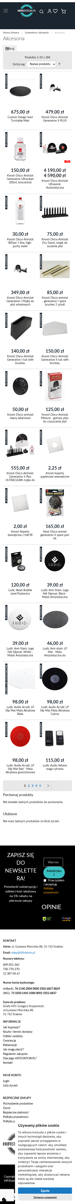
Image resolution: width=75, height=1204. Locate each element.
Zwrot (6, 1108)
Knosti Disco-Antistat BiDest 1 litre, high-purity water (20, 243)
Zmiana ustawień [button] (45, 1197)
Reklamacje (10, 1045)
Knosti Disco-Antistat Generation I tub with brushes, (20, 360)
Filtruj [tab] (9, 49)
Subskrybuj (54, 872)
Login (6, 1081)
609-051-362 (11, 964)
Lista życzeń (10, 1085)
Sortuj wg (19, 64)
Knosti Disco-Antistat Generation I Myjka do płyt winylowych (20, 301)
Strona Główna (11, 32)
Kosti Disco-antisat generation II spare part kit (54, 535)
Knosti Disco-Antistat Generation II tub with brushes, (54, 360)
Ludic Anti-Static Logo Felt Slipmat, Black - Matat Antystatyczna (54, 593)
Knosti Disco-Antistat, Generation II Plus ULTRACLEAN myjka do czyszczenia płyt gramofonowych (20, 480)
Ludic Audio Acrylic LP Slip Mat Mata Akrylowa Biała (20, 710)
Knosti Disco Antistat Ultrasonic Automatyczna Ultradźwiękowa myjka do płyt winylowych (55, 188)
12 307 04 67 (11, 973)
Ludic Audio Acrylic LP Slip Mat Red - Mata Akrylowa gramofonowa (20, 769)
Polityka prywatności (15, 1117)
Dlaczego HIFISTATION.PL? (20, 1058)
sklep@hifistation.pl (23, 952)
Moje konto (49, 11)
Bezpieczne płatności (16, 1112)
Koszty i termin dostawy (17, 1032)
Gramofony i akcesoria (37, 32)
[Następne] (48, 785)
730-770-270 (11, 969)
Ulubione (55, 11)
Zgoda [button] (45, 1190)
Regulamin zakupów (15, 1054)
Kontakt (8, 1063)
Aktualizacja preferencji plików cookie (4, 1200)
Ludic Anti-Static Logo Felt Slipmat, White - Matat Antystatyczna (20, 652)
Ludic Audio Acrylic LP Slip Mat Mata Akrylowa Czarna (55, 710)
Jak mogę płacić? (13, 1049)
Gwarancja (9, 1040)
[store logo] (27, 10)
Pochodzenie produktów (18, 1103)
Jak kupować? (11, 1027)
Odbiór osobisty (13, 1036)
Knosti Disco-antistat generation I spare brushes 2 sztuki (55, 301)
